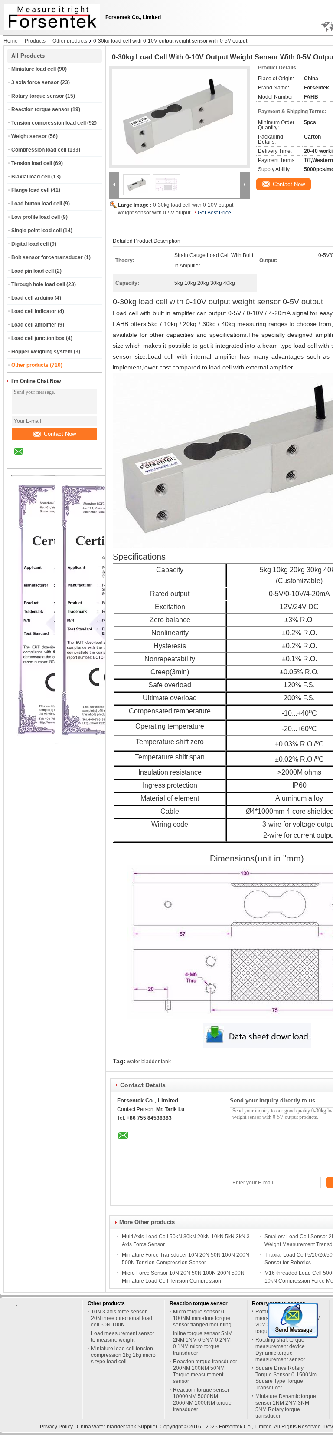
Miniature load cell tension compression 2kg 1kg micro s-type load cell (123, 1355)
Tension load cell (31, 163)
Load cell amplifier (33, 325)
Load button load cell (36, 204)
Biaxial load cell (30, 177)
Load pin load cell (32, 271)
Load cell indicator (33, 311)
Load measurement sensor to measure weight (122, 1336)
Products (35, 41)
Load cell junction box (38, 338)
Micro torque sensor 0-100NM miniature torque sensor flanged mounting (202, 1318)
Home (10, 41)
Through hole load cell (38, 284)
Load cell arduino (32, 298)
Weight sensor (29, 136)
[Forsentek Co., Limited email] (24, 458)
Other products (69, 41)
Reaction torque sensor (40, 109)
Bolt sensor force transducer (47, 257)
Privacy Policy (56, 1427)
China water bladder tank (106, 1427)
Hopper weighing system (41, 352)
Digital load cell (30, 244)
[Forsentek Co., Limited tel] (41, 461)
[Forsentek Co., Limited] (114, 184)
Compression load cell (38, 150)
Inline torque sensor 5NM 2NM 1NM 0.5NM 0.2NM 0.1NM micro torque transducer (202, 1343)
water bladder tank (149, 1062)
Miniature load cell (33, 69)
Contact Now (60, 434)
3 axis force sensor (35, 82)
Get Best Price (214, 213)
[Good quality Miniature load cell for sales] (106, 742)
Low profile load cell (35, 217)
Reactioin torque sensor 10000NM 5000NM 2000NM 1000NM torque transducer (202, 1399)
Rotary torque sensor (37, 96)
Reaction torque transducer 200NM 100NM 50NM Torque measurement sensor (205, 1371)
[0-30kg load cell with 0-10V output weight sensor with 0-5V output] (179, 117)
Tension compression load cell (48, 123)
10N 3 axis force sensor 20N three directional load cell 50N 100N (121, 1318)
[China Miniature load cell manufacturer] (50, 15)
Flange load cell (30, 190)
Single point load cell (36, 231)
